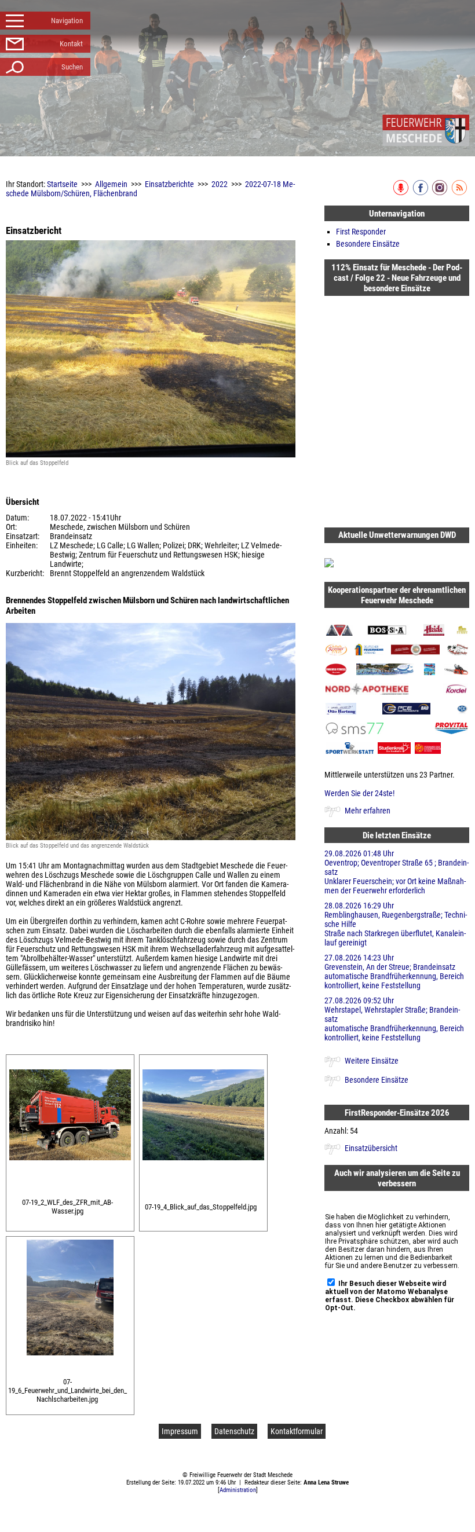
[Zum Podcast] (402, 192)
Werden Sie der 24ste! (359, 793)
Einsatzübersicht (371, 1148)
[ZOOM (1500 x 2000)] (70, 1358)
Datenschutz (234, 1431)
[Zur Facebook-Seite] (421, 192)
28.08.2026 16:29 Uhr (395, 924)
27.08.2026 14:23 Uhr (394, 971)
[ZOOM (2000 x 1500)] (70, 1163)
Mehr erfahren (367, 810)
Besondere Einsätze (368, 243)
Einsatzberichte (169, 184)
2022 (219, 184)
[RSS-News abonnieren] (460, 192)
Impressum (180, 1431)
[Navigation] (425, 130)
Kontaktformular (297, 1431)
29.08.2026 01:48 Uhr (396, 872)
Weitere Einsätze (372, 1060)
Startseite (62, 184)
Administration (238, 1490)
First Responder (361, 231)
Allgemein (111, 184)
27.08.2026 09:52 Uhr (394, 1019)
